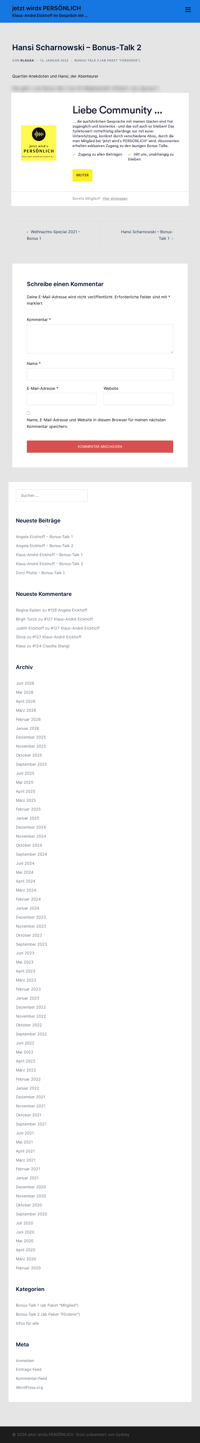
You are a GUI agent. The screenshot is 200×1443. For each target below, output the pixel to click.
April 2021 (25, 1151)
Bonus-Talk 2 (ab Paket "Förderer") (107, 60)
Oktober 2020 (29, 1204)
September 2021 (31, 1124)
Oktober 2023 (29, 935)
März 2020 (26, 1258)
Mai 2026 (24, 692)
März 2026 (26, 710)
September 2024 (31, 854)
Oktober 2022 (29, 1024)
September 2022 (31, 1034)
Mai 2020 (24, 1240)
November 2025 (31, 746)
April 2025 (25, 791)
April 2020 (25, 1249)
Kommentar (39, 319)
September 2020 (31, 1214)
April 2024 (25, 881)
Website (111, 388)
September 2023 (31, 944)
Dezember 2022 (31, 1007)
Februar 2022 (28, 1079)
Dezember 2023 (31, 917)
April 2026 (25, 701)
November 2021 (30, 1105)
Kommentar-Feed (31, 1378)
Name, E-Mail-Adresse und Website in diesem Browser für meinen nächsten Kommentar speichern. (96, 423)
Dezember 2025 (31, 737)
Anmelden (25, 1360)
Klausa (27, 60)
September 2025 (31, 764)
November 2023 (31, 926)
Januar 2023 (27, 998)
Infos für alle (27, 1323)
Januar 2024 (27, 908)
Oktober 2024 (29, 845)
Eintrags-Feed (28, 1369)
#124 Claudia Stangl (51, 645)
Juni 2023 (25, 953)
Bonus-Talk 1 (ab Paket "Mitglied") (47, 1305)
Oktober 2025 (29, 755)
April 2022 (25, 1061)
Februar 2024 (28, 899)
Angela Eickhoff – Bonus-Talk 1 (44, 536)
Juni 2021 (25, 1133)
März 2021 (25, 1160)
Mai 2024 (24, 872)
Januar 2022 (27, 1088)
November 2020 (31, 1195)
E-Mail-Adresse (42, 388)
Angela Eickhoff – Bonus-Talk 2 (44, 545)
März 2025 (26, 800)
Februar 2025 (28, 809)
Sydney (123, 1434)
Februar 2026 (28, 719)
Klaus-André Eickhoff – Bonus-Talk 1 (49, 554)
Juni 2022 (25, 1043)
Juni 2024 (25, 863)
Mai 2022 (24, 1052)
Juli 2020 (24, 1223)
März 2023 (26, 980)
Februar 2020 (28, 1267)
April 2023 (25, 971)
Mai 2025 (24, 782)
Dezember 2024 (31, 827)
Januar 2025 (27, 818)
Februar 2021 (28, 1168)
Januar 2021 (27, 1177)
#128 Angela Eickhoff (67, 610)
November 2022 (31, 1016)
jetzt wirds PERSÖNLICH (46, 8)
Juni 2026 (25, 683)
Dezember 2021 (30, 1096)
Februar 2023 (28, 989)
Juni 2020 (25, 1232)
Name (34, 363)
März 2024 (26, 890)
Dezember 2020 (31, 1186)
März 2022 (26, 1070)
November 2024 (31, 836)
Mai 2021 (24, 1142)
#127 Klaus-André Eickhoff (68, 619)
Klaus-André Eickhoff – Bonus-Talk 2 (49, 563)
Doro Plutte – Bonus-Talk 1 (40, 572)
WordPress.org (29, 1387)
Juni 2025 (25, 773)
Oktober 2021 (28, 1114)
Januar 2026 (27, 728)
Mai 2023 (24, 962)
